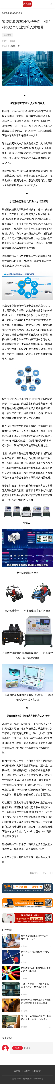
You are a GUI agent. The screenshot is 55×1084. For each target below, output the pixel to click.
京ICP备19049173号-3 (36, 1079)
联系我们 (27, 1071)
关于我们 (17, 1071)
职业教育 (14, 13)
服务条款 (37, 1071)
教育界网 (5, 13)
